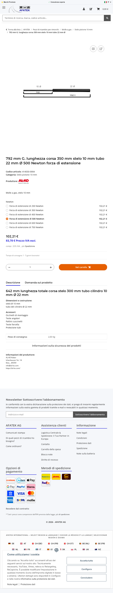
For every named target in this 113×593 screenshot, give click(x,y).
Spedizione (30, 246)
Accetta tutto (86, 560)
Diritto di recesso (49, 459)
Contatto (45, 444)
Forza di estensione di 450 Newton (58, 214)
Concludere (86, 577)
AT (25, 543)
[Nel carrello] (8, 41)
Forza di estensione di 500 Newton (58, 218)
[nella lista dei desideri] (101, 49)
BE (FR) (101, 543)
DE (13, 543)
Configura (87, 569)
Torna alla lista (14, 29)
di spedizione (64, 514)
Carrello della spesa (51, 449)
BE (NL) (85, 543)
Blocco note (47, 454)
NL (17, 549)
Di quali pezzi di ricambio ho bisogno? (20, 439)
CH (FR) (54, 543)
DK (63, 549)
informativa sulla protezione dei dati (38, 579)
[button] (83, 9)
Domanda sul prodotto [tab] (38, 282)
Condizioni (82, 438)
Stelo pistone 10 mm (27, 174)
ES (52, 549)
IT (40, 549)
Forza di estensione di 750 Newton (58, 227)
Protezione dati (28, 584)
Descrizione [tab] (13, 282)
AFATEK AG (60, 522)
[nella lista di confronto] (93, 49)
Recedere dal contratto (17, 508)
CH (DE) (38, 543)
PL (75, 549)
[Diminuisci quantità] (9, 267)
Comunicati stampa (15, 432)
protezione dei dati (61, 404)
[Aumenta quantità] (51, 267)
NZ (99, 549)
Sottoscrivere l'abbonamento (90, 414)
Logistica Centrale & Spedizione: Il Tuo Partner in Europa (55, 435)
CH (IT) (70, 543)
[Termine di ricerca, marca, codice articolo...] (107, 18)
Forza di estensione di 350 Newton (58, 210)
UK (87, 549)
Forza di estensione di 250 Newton (58, 206)
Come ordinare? (13, 446)
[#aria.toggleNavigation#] (3, 6)
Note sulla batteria (86, 453)
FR (29, 549)
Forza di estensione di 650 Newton (58, 223)
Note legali (12, 584)
